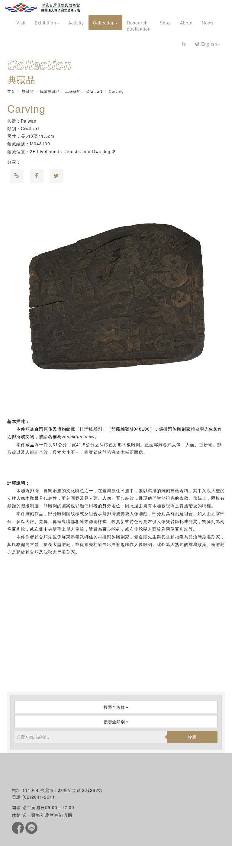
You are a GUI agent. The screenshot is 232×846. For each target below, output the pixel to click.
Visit (21, 23)
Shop (165, 23)
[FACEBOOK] (18, 827)
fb (184, 44)
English (208, 44)
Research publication (139, 26)
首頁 (11, 91)
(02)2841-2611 (38, 797)
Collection (104, 23)
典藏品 (28, 91)
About (186, 23)
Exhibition (45, 23)
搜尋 (192, 737)
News (208, 23)
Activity (76, 23)
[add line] (31, 827)
